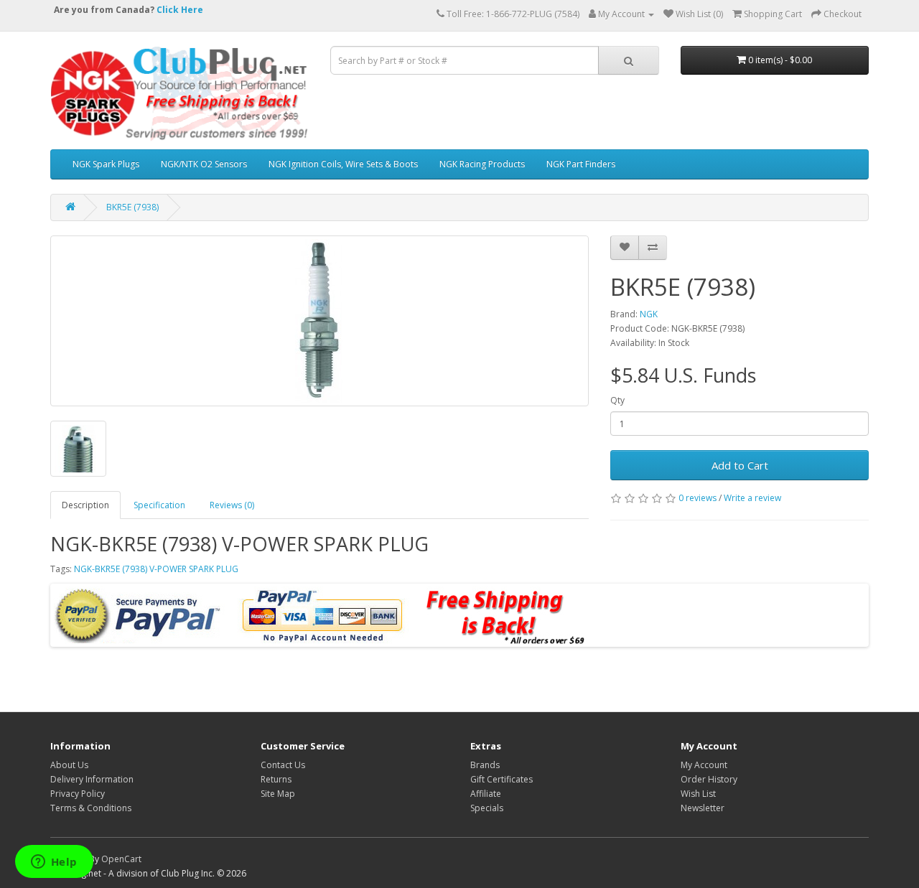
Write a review (752, 498)
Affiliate (485, 793)
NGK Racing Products (482, 164)
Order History (709, 779)
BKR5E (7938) (132, 207)
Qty (617, 400)
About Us (69, 765)
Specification (159, 505)
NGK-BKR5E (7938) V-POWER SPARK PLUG (156, 569)
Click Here (180, 10)
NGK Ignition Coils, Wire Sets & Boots (343, 164)
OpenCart (121, 859)
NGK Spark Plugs (106, 164)
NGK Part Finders (580, 164)
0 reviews (697, 498)
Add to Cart (740, 465)
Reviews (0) (232, 505)
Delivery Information (92, 779)
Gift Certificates (501, 779)
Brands (485, 765)
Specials (486, 808)
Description (85, 505)
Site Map (278, 793)
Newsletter (702, 808)
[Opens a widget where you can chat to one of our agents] (53, 863)
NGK (649, 314)
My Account (704, 765)
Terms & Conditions (90, 808)
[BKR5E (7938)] (319, 320)
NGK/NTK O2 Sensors (204, 164)
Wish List (698, 793)
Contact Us (283, 765)
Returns (276, 779)
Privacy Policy (77, 793)
